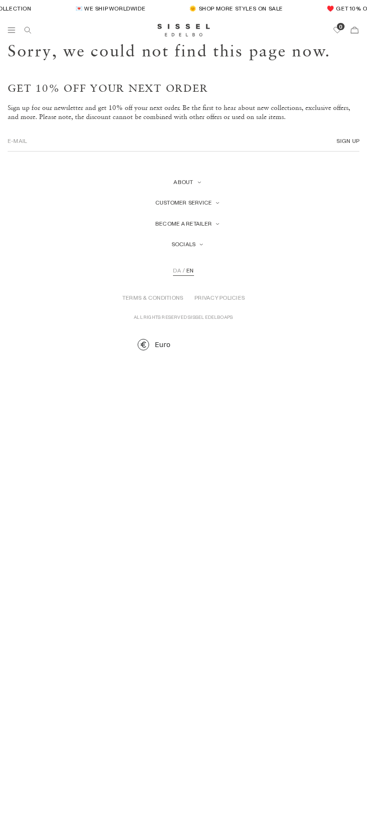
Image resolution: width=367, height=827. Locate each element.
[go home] (183, 30)
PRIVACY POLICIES (219, 298)
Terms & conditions (152, 298)
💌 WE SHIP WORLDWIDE (108, 8)
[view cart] (354, 30)
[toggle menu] (11, 30)
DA (177, 270)
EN (190, 270)
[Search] (27, 30)
